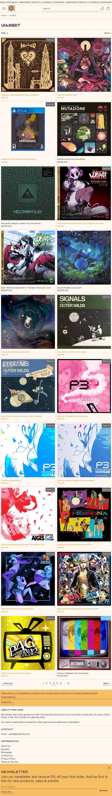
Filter (3, 33)
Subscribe (6, 702)
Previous (8, 683)
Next (105, 683)
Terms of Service (9, 761)
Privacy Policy (8, 758)
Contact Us (6, 755)
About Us (6, 746)
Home (3, 15)
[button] (108, 8)
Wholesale (6, 752)
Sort (106, 33)
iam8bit (13, 15)
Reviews (5, 749)
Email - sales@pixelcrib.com (15, 734)
